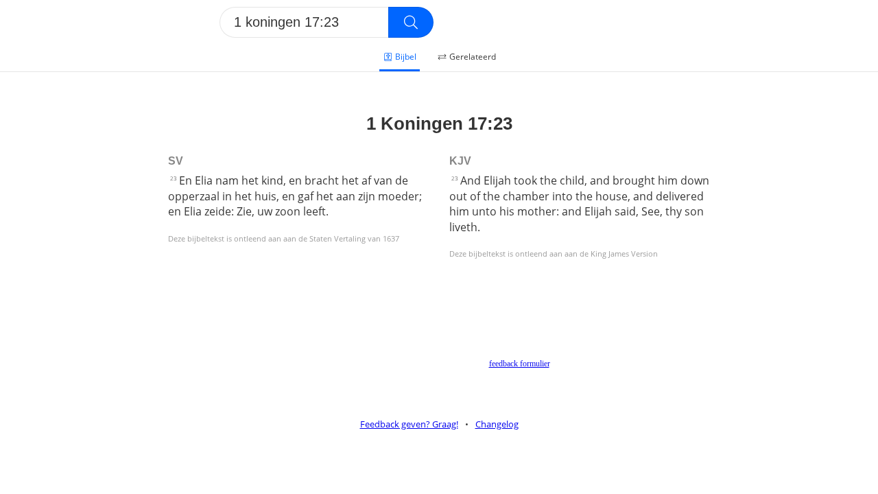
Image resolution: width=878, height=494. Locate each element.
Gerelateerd (472, 56)
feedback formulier (519, 363)
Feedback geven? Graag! (409, 424)
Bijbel (405, 56)
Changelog (497, 424)
